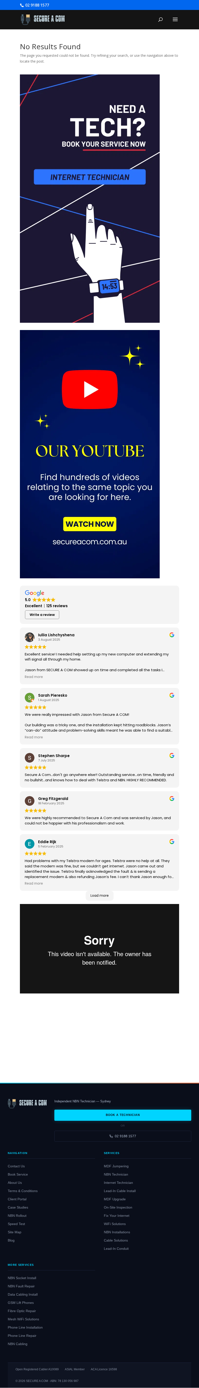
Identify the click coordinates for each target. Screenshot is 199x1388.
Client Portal (17, 1199)
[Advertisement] (99, 1035)
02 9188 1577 (125, 1136)
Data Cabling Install (23, 1294)
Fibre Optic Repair (22, 1311)
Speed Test (16, 1224)
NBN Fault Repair (21, 1286)
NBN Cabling (17, 1344)
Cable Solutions (116, 1240)
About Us (15, 1183)
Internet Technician (118, 1183)
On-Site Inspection (118, 1207)
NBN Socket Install (22, 1278)
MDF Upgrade (115, 1199)
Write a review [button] (42, 614)
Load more (100, 895)
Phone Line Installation (25, 1327)
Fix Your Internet (116, 1216)
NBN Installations (117, 1232)
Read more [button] (34, 677)
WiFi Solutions (115, 1224)
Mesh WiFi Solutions (23, 1319)
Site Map (14, 1232)
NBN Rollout (17, 1216)
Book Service (18, 1174)
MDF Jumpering (116, 1166)
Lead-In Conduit (116, 1249)
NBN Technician (116, 1174)
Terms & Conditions (23, 1191)
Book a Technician (123, 1115)
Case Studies (18, 1207)
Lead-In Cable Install (120, 1191)
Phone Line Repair (22, 1336)
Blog (11, 1240)
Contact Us (16, 1166)
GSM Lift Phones (21, 1303)
